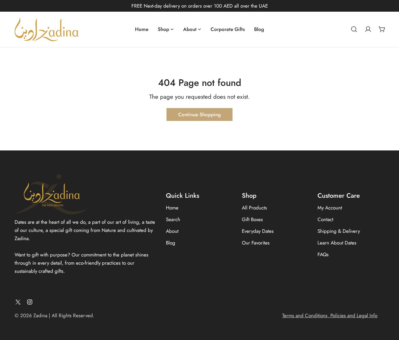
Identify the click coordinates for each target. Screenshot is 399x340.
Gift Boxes (252, 219)
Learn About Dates (337, 242)
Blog (170, 242)
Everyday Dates (258, 231)
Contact (325, 219)
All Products (254, 207)
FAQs (323, 254)
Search (173, 219)
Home (172, 207)
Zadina (40, 315)
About (172, 231)
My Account (330, 207)
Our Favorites (256, 242)
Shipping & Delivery (339, 231)
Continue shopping (199, 114)
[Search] (354, 29)
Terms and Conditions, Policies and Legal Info (329, 315)
